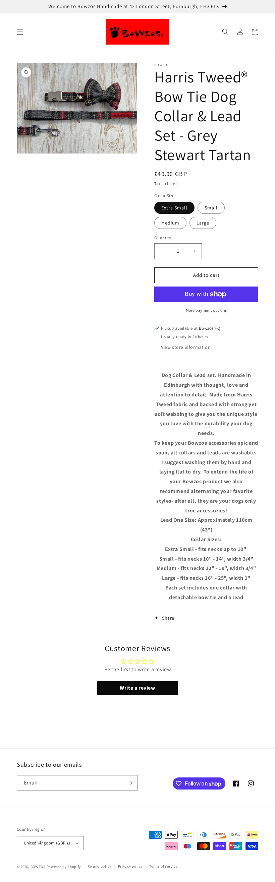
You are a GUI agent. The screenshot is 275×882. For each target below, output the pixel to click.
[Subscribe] (129, 783)
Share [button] (168, 618)
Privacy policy (130, 866)
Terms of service (163, 866)
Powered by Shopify (64, 866)
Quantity (162, 238)
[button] (20, 31)
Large (203, 223)
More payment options (206, 310)
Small (211, 208)
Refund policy (99, 866)
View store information (186, 347)
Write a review (137, 687)
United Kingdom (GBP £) (47, 843)
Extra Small (174, 208)
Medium (170, 223)
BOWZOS (38, 866)
